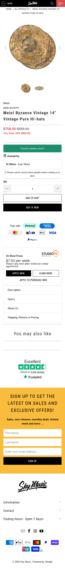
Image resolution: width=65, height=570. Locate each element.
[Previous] (6, 47)
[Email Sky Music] (23, 531)
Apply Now (18, 273)
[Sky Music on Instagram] (35, 531)
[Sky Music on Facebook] (29, 531)
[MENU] (1, 3)
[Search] (52, 3)
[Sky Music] (32, 3)
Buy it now (32, 207)
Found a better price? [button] (32, 148)
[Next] (59, 47)
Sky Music (25, 561)
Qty (5, 181)
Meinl (6, 103)
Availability (13, 156)
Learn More (45, 273)
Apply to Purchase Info (33, 280)
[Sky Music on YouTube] (41, 531)
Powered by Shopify (43, 561)
